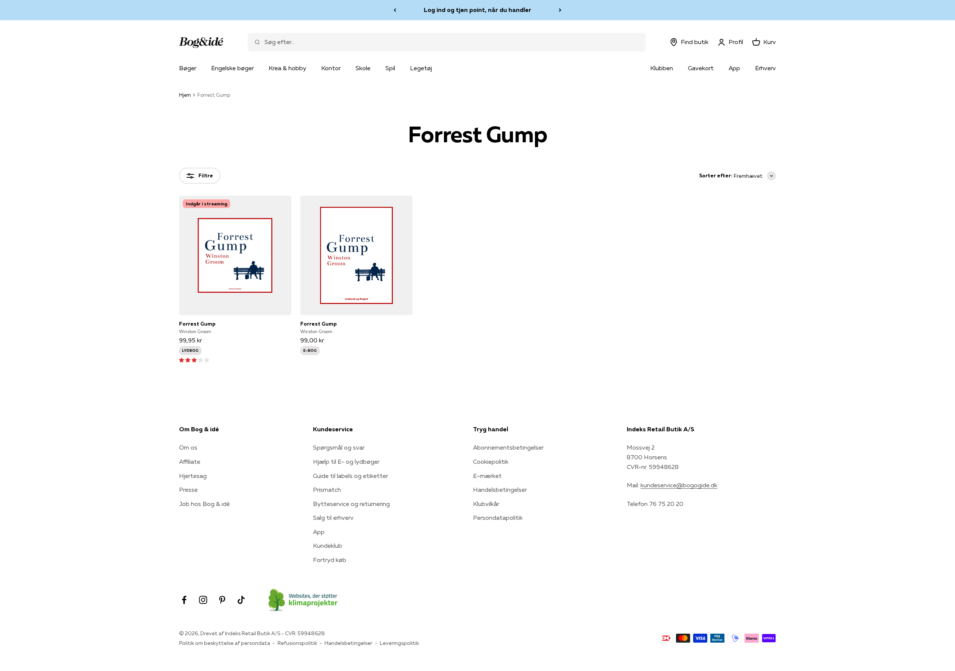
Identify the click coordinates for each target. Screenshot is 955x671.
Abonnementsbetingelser (508, 447)
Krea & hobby (287, 68)
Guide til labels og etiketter (350, 475)
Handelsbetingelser (500, 489)
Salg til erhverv (333, 517)
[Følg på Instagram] (203, 600)
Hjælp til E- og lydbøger (346, 461)
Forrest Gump (197, 323)
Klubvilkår (486, 503)
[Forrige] (395, 10)
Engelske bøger (232, 68)
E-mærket (487, 475)
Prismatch (327, 489)
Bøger (187, 68)
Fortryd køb (329, 559)
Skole (363, 68)
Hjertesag (193, 475)
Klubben (661, 68)
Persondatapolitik (498, 517)
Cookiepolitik (490, 461)
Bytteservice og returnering (351, 503)
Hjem (185, 95)
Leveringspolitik (399, 643)
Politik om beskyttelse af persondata (224, 643)
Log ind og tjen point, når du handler (477, 9)
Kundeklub (327, 545)
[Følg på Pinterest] (222, 600)
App (734, 68)
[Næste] (560, 10)
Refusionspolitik (297, 643)
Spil (390, 68)
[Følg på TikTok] (241, 600)
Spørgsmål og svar (338, 447)
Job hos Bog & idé (204, 503)
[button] (194, 359)
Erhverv (765, 68)
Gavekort (701, 68)
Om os (188, 447)
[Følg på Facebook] (184, 600)
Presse (188, 489)
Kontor (331, 68)
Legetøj (421, 68)
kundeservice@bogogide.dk (679, 485)
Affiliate (189, 461)
